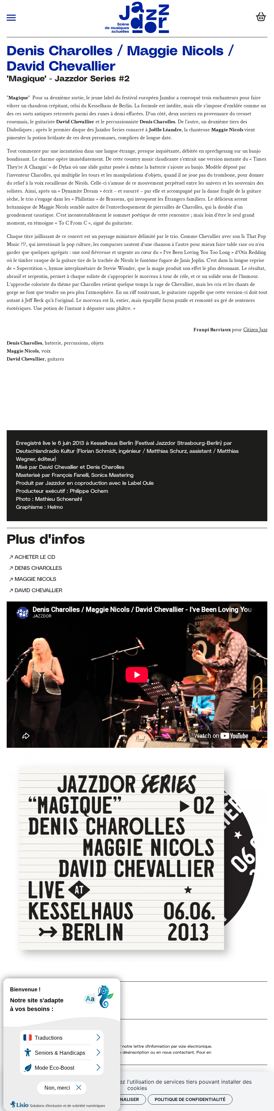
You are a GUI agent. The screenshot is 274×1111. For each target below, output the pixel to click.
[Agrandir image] (137, 858)
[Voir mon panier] (259, 18)
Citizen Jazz (255, 329)
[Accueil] (137, 31)
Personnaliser (120, 1099)
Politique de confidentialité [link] (190, 1099)
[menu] (11, 19)
